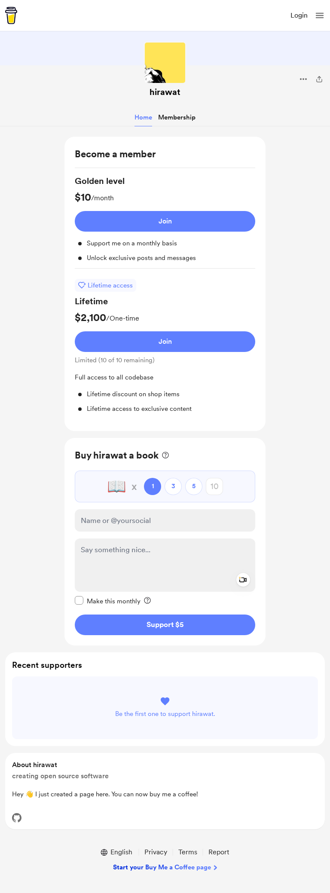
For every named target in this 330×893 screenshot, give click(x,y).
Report (218, 852)
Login (299, 15)
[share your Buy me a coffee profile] (319, 79)
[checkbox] (108, 600)
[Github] (16, 818)
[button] (320, 15)
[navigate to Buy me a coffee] (11, 15)
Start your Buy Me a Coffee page (162, 867)
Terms (187, 852)
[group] (165, 222)
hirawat (165, 92)
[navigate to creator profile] (165, 62)
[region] (165, 284)
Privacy (155, 852)
